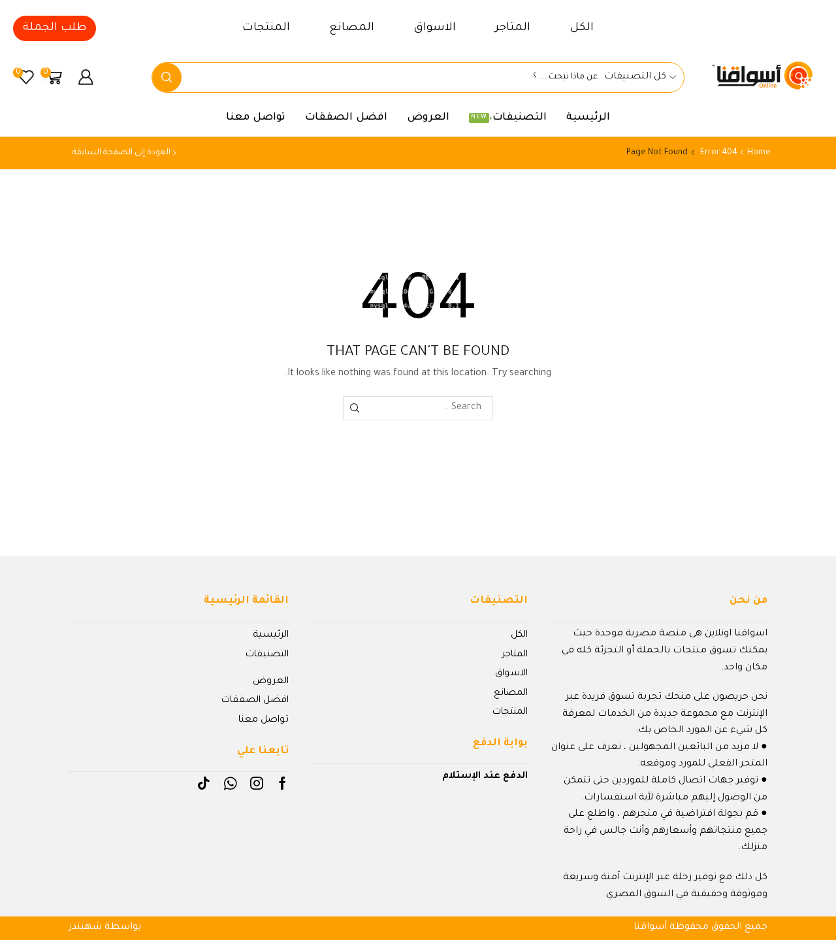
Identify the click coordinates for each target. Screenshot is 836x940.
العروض (428, 118)
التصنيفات (509, 118)
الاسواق (434, 28)
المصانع (351, 28)
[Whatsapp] (230, 783)
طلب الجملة (54, 28)
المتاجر (512, 28)
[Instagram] (256, 783)
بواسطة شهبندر (105, 927)
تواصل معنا (255, 118)
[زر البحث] (167, 77)
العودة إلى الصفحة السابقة (121, 153)
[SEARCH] (355, 408)
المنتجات (266, 28)
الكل (582, 28)
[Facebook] (282, 783)
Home (759, 153)
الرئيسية (588, 118)
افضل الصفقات (346, 118)
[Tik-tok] (203, 783)
